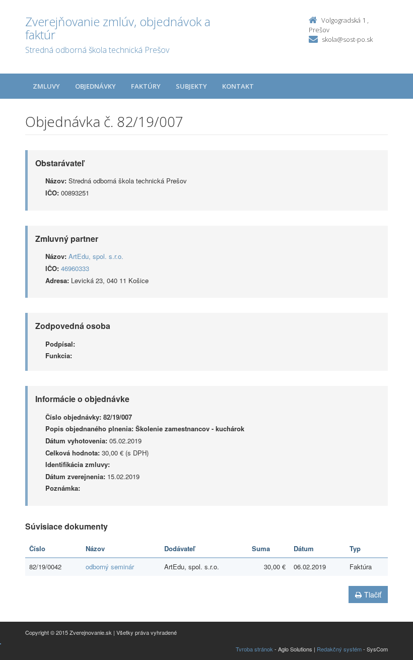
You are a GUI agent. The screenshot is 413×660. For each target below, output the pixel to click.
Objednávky (95, 86)
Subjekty (191, 86)
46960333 (75, 268)
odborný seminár (110, 566)
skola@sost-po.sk (347, 39)
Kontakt (238, 86)
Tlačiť (372, 594)
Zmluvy (46, 86)
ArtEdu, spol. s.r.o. (95, 256)
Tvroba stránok (254, 649)
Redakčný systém (339, 649)
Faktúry (146, 86)
